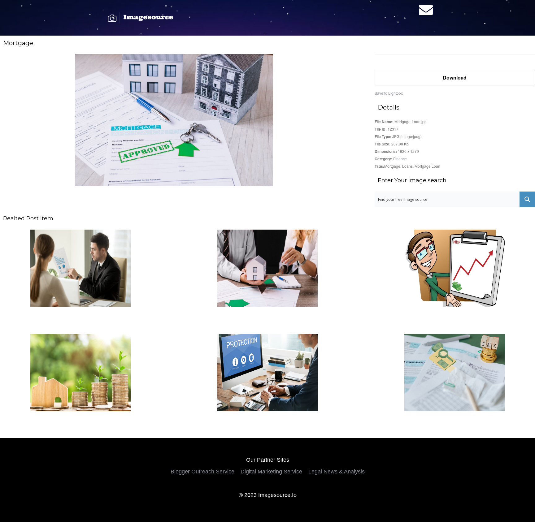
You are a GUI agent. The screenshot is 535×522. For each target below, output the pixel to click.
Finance (400, 158)
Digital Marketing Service (271, 471)
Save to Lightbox (389, 93)
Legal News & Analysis (336, 471)
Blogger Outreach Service (202, 471)
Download (455, 77)
